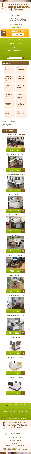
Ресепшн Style (15, 337)
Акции (19, 43)
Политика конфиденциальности (15, 418)
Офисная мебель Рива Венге (15, 134)
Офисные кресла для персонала (8, 78)
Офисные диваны (8, 103)
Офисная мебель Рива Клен (16, 154)
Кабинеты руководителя (21, 68)
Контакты (13, 43)
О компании (13, 40)
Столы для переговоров (9, 95)
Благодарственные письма (15, 50)
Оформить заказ (18, 34)
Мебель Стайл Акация (15, 275)
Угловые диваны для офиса (20, 104)
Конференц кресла (20, 86)
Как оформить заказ (15, 47)
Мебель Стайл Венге (15, 255)
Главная (4, 118)
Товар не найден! (13, 118)
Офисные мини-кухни (20, 112)
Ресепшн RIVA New (15, 195)
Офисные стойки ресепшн (20, 96)
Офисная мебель (8, 68)
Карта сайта (23, 411)
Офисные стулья (8, 86)
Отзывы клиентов (20, 54)
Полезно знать (15, 415)
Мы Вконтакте (17, 24)
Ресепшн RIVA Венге (15, 215)
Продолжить (5, 125)
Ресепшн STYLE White (15, 357)
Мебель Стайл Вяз (15, 235)
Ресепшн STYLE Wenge (15, 377)
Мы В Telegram (17, 27)
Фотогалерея (9, 54)
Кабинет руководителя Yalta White (15, 316)
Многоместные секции (9, 112)
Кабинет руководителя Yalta (15, 295)
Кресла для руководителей (21, 77)
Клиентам (22, 40)
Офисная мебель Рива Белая (15, 174)
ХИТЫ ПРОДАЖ (9, 131)
